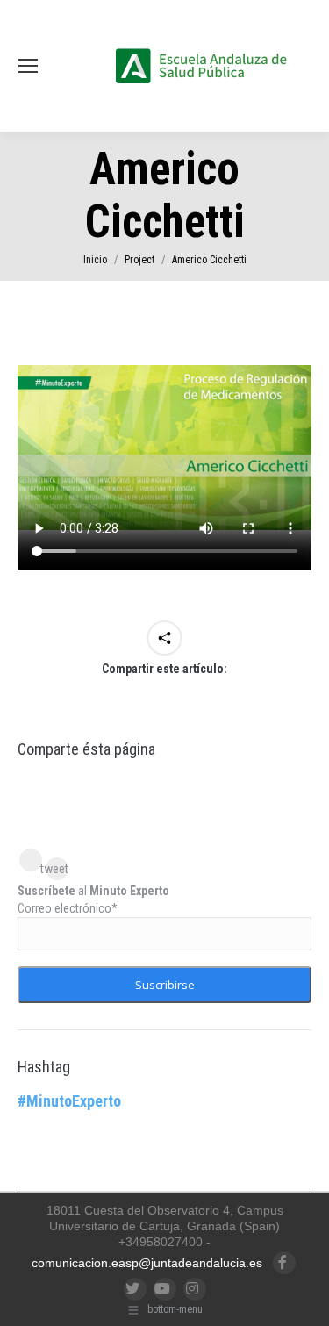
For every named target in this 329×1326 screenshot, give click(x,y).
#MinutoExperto (69, 1101)
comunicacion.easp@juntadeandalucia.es (147, 1263)
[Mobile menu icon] (28, 65)
